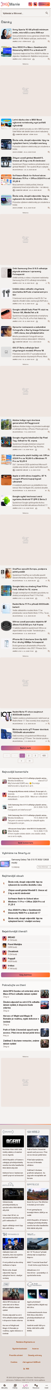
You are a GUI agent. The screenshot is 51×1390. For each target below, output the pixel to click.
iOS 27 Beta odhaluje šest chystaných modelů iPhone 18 (28, 349)
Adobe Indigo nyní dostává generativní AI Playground (26, 421)
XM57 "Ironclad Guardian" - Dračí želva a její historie (37, 1263)
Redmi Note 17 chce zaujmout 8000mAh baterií (28, 713)
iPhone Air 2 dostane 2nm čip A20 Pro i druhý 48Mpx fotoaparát (30, 641)
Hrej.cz (6, 1036)
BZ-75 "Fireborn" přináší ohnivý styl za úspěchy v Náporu (37, 1254)
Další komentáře (25, 843)
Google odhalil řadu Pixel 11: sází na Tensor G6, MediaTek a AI (30, 311)
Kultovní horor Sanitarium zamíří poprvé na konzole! (13, 1174)
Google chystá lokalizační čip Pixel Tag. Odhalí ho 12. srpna (30, 439)
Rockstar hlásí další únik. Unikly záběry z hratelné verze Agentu (12, 1152)
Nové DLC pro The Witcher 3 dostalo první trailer (37, 1203)
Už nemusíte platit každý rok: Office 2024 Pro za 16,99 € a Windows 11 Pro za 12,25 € (31, 458)
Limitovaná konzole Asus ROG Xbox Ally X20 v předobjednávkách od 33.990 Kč (37, 1316)
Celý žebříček (25, 975)
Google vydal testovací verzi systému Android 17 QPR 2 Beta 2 (30, 498)
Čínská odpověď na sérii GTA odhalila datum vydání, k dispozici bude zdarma (21, 1005)
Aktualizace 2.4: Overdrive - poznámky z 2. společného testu (37, 1273)
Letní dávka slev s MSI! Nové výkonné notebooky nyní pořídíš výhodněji (29, 122)
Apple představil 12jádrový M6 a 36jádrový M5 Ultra (37, 1304)
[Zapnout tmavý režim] (35, 4)
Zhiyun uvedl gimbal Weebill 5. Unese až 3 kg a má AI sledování (29, 159)
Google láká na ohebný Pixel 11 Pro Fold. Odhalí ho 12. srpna (30, 588)
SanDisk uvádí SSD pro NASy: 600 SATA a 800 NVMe (36, 1328)
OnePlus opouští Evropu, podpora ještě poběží (30, 570)
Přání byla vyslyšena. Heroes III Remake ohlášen (35, 1162)
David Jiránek (18, 152)
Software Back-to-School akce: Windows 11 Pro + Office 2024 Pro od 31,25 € (31, 178)
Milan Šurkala (18, 170)
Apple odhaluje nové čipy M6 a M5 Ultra (13, 1227)
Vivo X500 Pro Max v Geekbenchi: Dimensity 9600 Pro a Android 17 (30, 48)
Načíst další (25, 748)
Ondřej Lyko (17, 41)
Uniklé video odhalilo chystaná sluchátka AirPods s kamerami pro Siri (30, 292)
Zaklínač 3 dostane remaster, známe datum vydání (21, 1042)
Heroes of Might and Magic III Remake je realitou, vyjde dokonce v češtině (21, 1019)
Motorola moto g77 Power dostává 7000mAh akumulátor (31, 731)
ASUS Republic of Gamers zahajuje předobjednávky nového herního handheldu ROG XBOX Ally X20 (13, 1164)
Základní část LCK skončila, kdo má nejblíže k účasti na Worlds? (13, 1254)
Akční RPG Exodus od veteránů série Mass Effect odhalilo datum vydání (21, 992)
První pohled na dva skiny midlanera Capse (13, 1263)
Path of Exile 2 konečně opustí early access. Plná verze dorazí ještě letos (21, 1031)
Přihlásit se (44, 4)
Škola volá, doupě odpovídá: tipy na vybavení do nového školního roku (31, 197)
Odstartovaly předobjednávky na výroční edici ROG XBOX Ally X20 (12, 1206)
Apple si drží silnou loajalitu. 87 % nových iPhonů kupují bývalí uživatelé (29, 478)
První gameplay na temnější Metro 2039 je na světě (37, 1212)
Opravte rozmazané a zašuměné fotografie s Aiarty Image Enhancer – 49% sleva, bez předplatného (31, 330)
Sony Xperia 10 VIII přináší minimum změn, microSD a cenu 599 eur (30, 31)
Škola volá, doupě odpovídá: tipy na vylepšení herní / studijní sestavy (31, 141)
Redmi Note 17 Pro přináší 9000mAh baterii (31, 605)
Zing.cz (6, 997)
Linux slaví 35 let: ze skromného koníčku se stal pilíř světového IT (13, 1218)
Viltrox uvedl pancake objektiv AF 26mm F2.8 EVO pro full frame (30, 623)
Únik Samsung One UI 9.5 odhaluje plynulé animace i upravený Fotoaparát (30, 271)
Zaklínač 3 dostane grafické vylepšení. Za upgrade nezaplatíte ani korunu (36, 1174)
